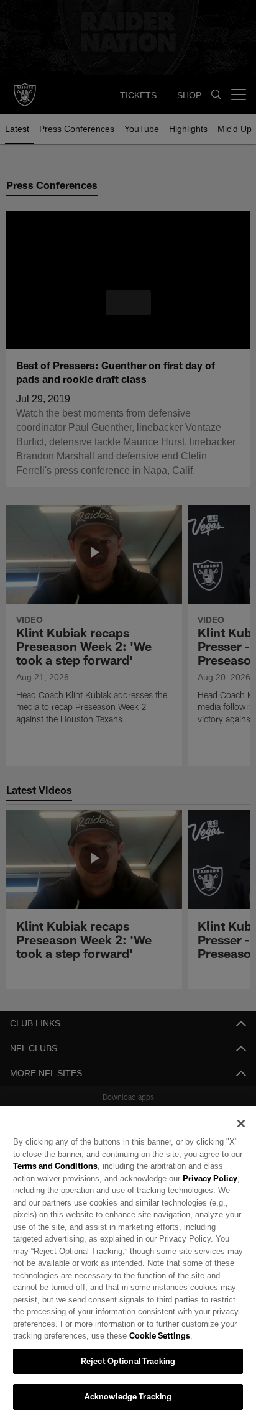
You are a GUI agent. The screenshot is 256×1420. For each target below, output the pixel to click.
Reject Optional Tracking (128, 1361)
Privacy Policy (182, 1178)
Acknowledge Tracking (128, 1396)
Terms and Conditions (55, 1166)
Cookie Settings (124, 1335)
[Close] (241, 1123)
